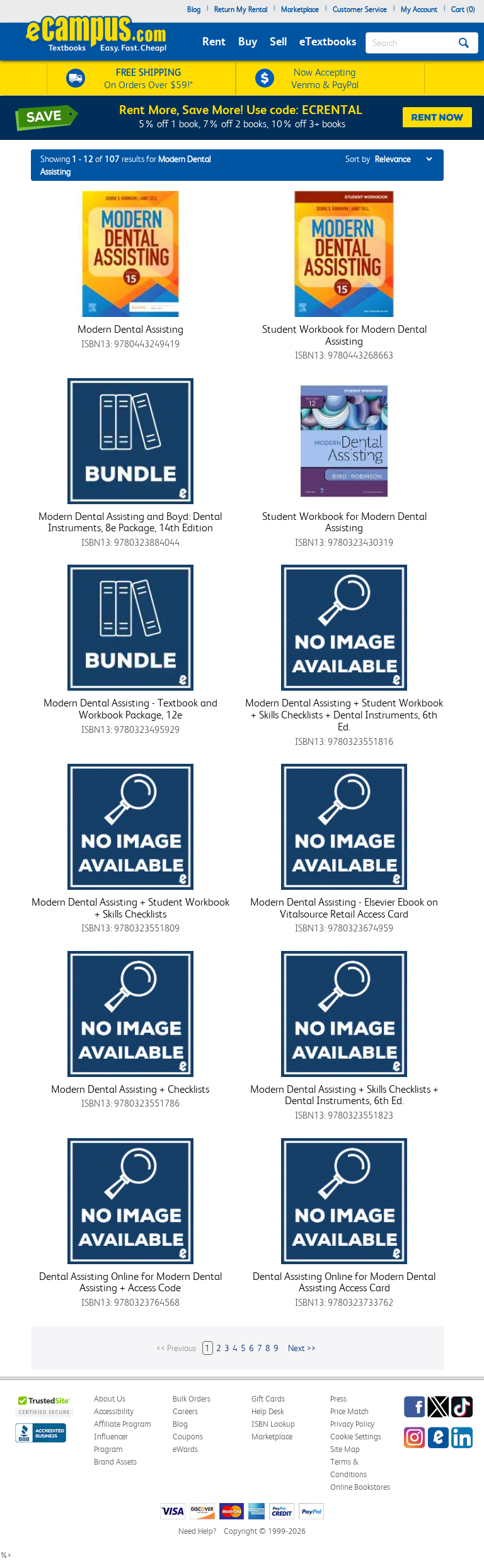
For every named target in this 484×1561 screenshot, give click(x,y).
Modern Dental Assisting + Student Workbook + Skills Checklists (130, 908)
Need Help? (197, 1531)
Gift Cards (268, 1398)
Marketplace (300, 9)
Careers (185, 1411)
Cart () (463, 9)
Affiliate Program (122, 1424)
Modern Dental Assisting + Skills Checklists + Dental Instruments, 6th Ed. (344, 1095)
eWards (185, 1449)
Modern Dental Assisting (130, 329)
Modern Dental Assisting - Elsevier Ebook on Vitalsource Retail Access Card (344, 908)
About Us (109, 1398)
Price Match (349, 1411)
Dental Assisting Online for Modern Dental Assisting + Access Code (130, 1282)
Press (338, 1398)
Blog (193, 9)
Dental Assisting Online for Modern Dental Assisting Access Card (344, 1282)
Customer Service (360, 9)
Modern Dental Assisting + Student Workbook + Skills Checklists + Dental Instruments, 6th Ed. (344, 714)
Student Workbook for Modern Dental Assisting (344, 335)
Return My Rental (240, 9)
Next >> (302, 1348)
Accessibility (114, 1411)
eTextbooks (327, 41)
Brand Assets (115, 1461)
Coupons (188, 1436)
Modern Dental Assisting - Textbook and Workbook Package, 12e (130, 708)
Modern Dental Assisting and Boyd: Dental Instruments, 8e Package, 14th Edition (130, 522)
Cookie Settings (355, 1436)
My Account (419, 9)
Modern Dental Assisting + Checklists (130, 1089)
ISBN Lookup (273, 1424)
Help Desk (267, 1411)
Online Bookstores (360, 1487)
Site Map (345, 1449)
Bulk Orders (191, 1398)
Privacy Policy (352, 1424)
